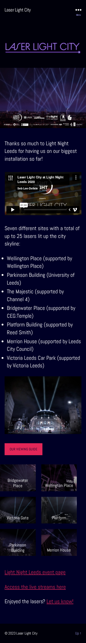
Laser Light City (18, 9)
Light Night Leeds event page (35, 572)
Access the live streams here (35, 586)
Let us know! (60, 601)
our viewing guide (24, 449)
